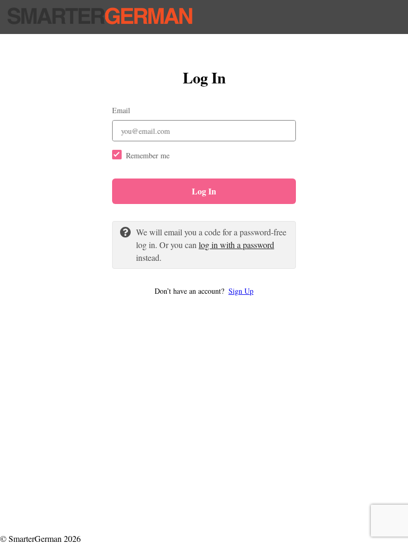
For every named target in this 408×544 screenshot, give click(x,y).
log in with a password (236, 244)
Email (121, 110)
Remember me (147, 155)
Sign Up (240, 291)
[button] (204, 291)
